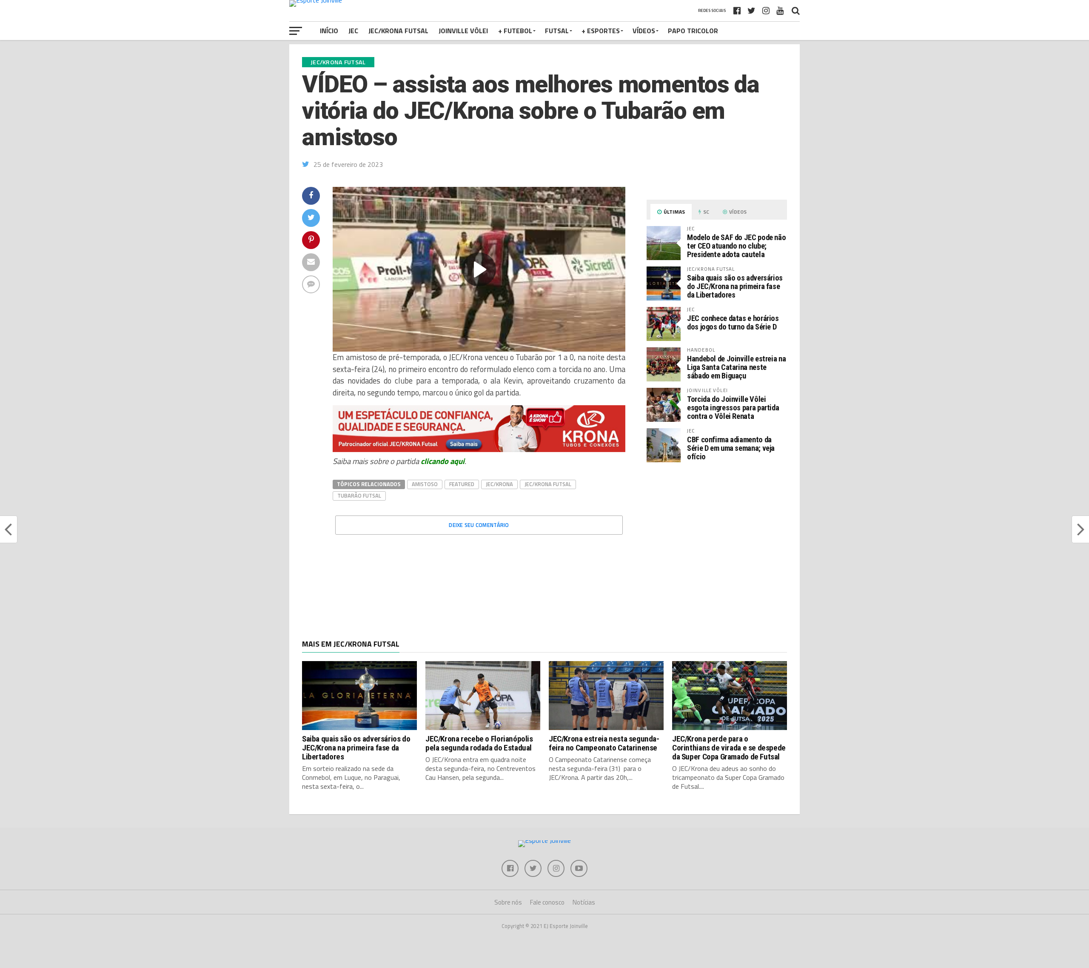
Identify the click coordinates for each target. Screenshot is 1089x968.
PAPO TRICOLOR (693, 31)
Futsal (557, 31)
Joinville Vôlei (463, 31)
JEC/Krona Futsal (398, 31)
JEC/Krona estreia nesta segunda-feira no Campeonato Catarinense (604, 743)
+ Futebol (515, 31)
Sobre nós (508, 902)
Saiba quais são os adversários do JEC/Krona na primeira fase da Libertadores (735, 286)
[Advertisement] (717, 540)
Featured (461, 484)
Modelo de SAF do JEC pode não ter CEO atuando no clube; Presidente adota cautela (736, 246)
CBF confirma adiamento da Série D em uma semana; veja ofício (731, 448)
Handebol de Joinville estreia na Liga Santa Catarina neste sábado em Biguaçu (736, 367)
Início (329, 31)
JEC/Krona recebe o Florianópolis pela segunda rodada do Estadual (479, 743)
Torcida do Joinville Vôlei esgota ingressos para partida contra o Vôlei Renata (733, 408)
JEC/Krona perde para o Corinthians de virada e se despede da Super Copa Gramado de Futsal (729, 748)
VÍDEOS (644, 31)
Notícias (584, 902)
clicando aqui (443, 461)
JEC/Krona (499, 484)
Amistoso (425, 484)
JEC (353, 31)
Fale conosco (547, 902)
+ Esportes (601, 31)
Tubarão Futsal (359, 495)
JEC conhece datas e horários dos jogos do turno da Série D (733, 322)
